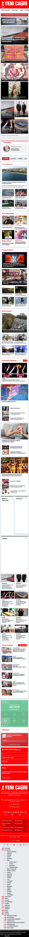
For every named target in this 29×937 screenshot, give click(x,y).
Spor (3, 378)
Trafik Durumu (20, 823)
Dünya (20, 158)
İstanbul (9, 891)
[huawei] (21, 815)
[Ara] (2, 7)
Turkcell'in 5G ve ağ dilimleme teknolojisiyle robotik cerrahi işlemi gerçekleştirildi (7, 638)
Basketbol (12, 865)
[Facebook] (3, 812)
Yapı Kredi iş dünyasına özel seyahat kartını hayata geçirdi (21, 586)
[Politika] (26, 538)
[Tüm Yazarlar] (26, 142)
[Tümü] (26, 213)
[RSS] (25, 812)
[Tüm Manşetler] (26, 164)
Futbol (11, 863)
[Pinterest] (8, 812)
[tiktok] (20, 845)
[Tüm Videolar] (26, 311)
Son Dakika (10, 894)
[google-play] (15, 815)
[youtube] (14, 845)
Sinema (9, 893)
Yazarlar (7, 900)
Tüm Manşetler (20, 827)
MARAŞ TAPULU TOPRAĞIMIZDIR (15, 149)
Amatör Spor (12, 862)
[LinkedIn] (13, 812)
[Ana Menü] (4, 7)
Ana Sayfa (7, 848)
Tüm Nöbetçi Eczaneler (15, 744)
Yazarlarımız (7, 142)
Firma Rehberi (8, 901)
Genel (3, 617)
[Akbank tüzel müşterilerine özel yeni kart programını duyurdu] (21, 612)
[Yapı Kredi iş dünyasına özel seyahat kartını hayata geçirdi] (21, 578)
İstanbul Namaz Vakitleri (6, 824)
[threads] (24, 845)
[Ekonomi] (26, 498)
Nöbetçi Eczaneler (8, 820)
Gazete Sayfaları (5, 10)
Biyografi (9, 886)
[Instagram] (11, 812)
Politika (13, 158)
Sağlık (4, 634)
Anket (21, 10)
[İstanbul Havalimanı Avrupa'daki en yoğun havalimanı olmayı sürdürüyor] (21, 595)
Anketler (7, 908)
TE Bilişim (18, 840)
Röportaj (9, 874)
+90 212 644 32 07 (15, 804)
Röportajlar (15, 10)
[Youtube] (16, 812)
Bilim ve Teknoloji (5, 499)
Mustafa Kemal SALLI (16, 146)
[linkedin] (27, 845)
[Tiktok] (18, 812)
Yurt (8, 879)
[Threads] (20, 812)
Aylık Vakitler (5, 725)
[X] (6, 812)
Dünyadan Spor (13, 867)
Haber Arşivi (19, 830)
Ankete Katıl (6, 777)
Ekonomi (19, 498)
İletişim (7, 912)
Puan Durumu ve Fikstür (9, 827)
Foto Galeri (8, 896)
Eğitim (9, 889)
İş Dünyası (9, 881)
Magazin (9, 875)
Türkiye (9, 877)
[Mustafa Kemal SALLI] (6, 148)
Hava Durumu (20, 820)
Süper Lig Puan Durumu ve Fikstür (16, 922)
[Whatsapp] (23, 812)
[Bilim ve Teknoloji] (12, 499)
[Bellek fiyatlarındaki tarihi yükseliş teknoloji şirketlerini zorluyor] (21, 629)
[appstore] (8, 815)
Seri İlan (7, 903)
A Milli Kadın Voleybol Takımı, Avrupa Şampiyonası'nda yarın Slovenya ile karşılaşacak (7, 604)
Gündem (5, 158)
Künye (6, 910)
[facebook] (4, 845)
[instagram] (11, 845)
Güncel (9, 882)
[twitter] (7, 845)
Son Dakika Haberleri (8, 830)
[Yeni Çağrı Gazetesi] (14, 3)
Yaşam (18, 836)
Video (6, 898)
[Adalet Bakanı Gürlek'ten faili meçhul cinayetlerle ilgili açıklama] (7, 612)
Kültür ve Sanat (12, 836)
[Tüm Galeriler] (26, 250)
